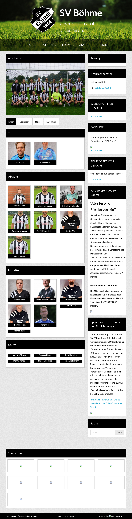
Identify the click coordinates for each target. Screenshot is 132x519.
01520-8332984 (102, 87)
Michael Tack (19, 331)
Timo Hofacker (71, 355)
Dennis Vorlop (19, 361)
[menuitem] (30, 45)
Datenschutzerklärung (28, 516)
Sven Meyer (19, 162)
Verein (48, 44)
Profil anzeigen (19, 152)
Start (30, 44)
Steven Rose (45, 162)
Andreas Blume (45, 355)
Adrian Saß (45, 325)
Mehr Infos (96, 116)
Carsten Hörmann (19, 231)
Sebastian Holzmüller (71, 206)
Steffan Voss (71, 231)
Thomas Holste (19, 325)
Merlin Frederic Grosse (45, 300)
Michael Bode (19, 300)
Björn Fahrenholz (45, 206)
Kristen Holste (71, 300)
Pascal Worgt (19, 256)
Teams (66, 44)
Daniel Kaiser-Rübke (45, 231)
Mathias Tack (71, 306)
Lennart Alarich (19, 355)
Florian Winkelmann (71, 361)
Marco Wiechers (45, 361)
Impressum (11, 516)
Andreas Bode (19, 206)
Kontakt (102, 44)
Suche (119, 432)
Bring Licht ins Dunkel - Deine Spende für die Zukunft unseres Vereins (106, 403)
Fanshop (84, 44)
